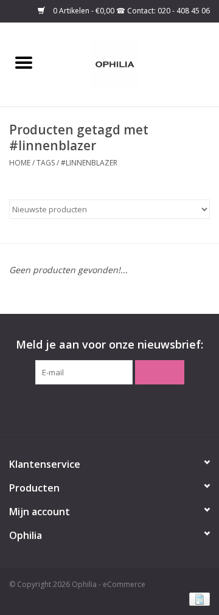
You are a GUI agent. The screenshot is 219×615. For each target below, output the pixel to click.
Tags (45, 163)
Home (19, 163)
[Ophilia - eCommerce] (133, 63)
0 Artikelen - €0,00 (83, 10)
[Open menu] (23, 62)
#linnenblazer (89, 163)
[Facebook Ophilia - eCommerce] (98, 409)
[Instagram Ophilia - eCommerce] (120, 409)
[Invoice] (197, 598)
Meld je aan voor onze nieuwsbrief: (109, 344)
